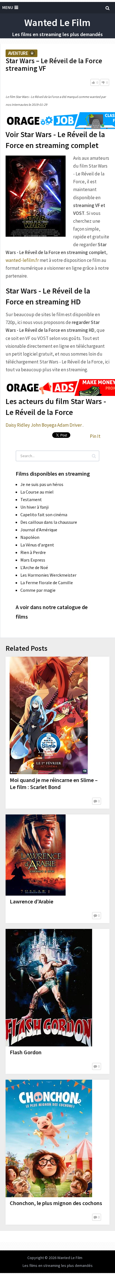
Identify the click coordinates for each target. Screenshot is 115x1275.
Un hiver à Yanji (34, 507)
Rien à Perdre (33, 552)
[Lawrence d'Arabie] (36, 855)
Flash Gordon (26, 1052)
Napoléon (29, 537)
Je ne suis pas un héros (41, 484)
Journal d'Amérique (38, 529)
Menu (7, 7)
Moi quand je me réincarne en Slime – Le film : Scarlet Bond (54, 783)
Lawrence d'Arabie (31, 901)
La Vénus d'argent (37, 545)
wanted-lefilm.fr (22, 260)
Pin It (95, 436)
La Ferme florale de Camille (46, 582)
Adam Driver (69, 425)
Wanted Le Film (57, 22)
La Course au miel (37, 492)
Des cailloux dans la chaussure (48, 522)
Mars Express (32, 560)
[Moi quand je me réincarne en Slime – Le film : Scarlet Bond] (49, 715)
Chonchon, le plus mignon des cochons (56, 1202)
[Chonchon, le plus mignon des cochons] (49, 1138)
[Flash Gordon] (49, 987)
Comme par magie (38, 590)
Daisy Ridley (18, 425)
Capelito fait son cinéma (43, 514)
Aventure (18, 53)
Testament (31, 499)
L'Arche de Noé (34, 567)
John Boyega (43, 425)
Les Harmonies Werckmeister (48, 575)
